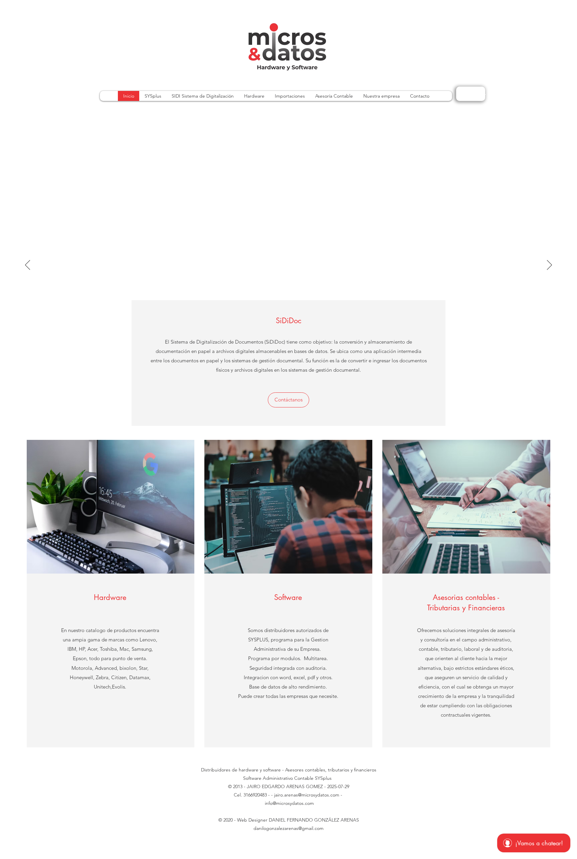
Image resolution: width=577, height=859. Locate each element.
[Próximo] (549, 265)
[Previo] (27, 265)
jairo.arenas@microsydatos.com (306, 795)
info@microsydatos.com (289, 803)
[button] (288, 399)
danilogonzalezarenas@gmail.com (288, 828)
